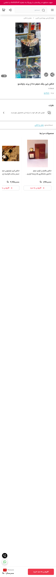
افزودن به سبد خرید (41, 572)
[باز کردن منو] (52, 10)
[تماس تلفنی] (4, 555)
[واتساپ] (4, 561)
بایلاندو (46, 93)
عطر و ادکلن (28, 18)
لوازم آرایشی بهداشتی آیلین (44, 18)
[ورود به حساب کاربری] (10, 10)
